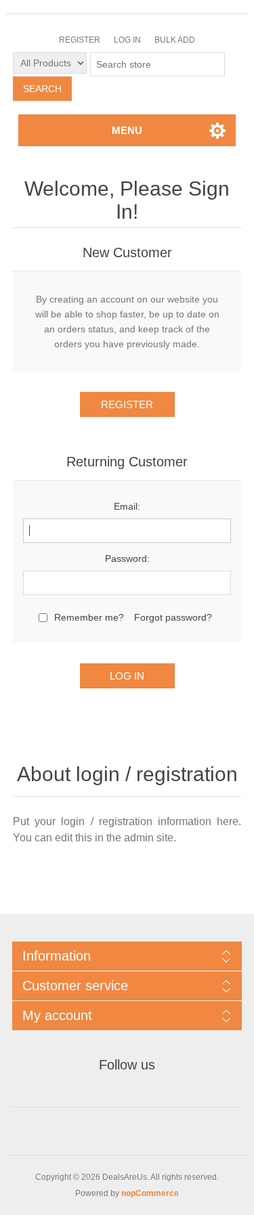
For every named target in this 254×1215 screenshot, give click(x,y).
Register (79, 40)
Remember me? (89, 617)
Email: (127, 506)
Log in (127, 40)
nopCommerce (150, 1193)
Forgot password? (173, 617)
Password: (127, 558)
